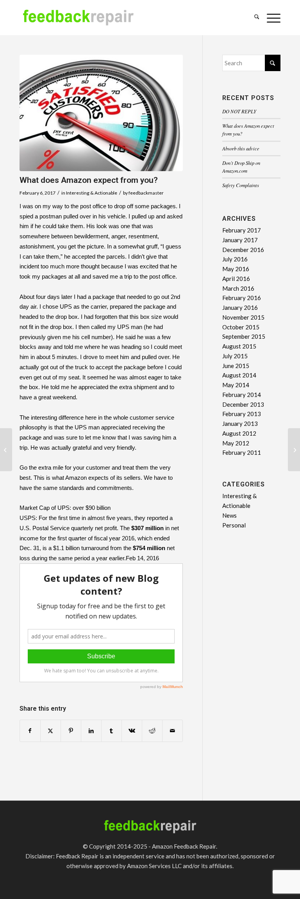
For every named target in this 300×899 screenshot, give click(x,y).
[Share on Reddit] (152, 731)
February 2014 (241, 394)
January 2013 (240, 423)
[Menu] (269, 17)
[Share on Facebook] (30, 731)
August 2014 (239, 375)
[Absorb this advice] (6, 449)
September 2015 (243, 336)
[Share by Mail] (172, 731)
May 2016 (235, 268)
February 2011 (241, 452)
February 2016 (241, 297)
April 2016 (236, 278)
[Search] (252, 17)
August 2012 (239, 433)
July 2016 (235, 259)
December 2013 (243, 404)
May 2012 (235, 443)
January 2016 (240, 307)
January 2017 (240, 239)
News (229, 515)
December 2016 (243, 249)
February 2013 (241, 413)
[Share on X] (51, 731)
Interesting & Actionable (91, 193)
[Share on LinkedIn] (91, 731)
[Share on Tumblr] (111, 731)
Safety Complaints (240, 185)
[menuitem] (252, 17)
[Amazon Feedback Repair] (78, 21)
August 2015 (239, 346)
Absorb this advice (240, 148)
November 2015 (243, 317)
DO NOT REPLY (239, 111)
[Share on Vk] (132, 731)
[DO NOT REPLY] (294, 449)
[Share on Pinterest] (71, 731)
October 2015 (240, 327)
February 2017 (241, 230)
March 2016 (238, 288)
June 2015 (235, 365)
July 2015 (235, 355)
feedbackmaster (146, 193)
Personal (234, 525)
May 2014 (235, 384)
